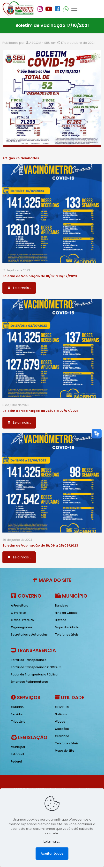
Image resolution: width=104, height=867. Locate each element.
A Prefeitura (19, 605)
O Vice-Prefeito (22, 620)
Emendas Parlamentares (29, 682)
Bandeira (61, 605)
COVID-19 (62, 707)
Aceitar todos (52, 853)
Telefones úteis (67, 634)
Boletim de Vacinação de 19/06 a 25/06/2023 (40, 545)
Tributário (18, 721)
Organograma (21, 627)
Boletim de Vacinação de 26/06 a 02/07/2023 (40, 410)
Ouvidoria (62, 736)
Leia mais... (52, 841)
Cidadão (17, 707)
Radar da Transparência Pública (34, 674)
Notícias (61, 714)
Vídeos (60, 721)
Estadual (17, 754)
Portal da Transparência (28, 660)
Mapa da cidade (67, 627)
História (60, 620)
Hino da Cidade (66, 613)
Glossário (62, 729)
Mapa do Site (64, 750)
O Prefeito (18, 613)
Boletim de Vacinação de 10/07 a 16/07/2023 (39, 276)
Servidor (17, 714)
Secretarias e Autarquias (29, 634)
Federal (16, 761)
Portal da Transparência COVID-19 (36, 667)
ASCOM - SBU (39, 42)
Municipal (18, 747)
